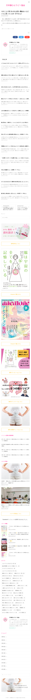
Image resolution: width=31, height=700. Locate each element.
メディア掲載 (17, 610)
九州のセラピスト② (7, 575)
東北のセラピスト (6, 580)
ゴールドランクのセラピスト (8, 568)
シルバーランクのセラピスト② (9, 563)
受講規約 (22, 607)
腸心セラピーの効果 (18, 592)
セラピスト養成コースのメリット (9, 612)
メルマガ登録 (22, 612)
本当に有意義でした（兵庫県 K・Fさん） (11, 169)
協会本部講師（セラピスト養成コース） (10, 566)
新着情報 (18, 590)
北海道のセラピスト (17, 580)
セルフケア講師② (6, 578)
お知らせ (20, 588)
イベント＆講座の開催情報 (8, 585)
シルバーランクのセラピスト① (9, 570)
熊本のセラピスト (17, 578)
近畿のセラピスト (17, 605)
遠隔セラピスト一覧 (19, 573)
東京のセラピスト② (18, 575)
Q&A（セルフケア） (7, 597)
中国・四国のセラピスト (7, 602)
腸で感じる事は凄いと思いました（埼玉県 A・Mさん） (14, 193)
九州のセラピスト (19, 602)
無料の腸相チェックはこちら (15, 429)
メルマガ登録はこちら (15, 513)
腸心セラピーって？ (7, 592)
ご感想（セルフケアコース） (8, 588)
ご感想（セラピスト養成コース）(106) (7, 28)
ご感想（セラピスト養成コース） (10, 607)
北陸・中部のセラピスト (19, 600)
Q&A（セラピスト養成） (19, 597)
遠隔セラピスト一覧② (7, 573)
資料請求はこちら (15, 243)
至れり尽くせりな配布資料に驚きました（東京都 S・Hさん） (15, 134)
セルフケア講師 (19, 595)
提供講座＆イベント (7, 610)
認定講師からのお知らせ (7, 590)
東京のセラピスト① (7, 600)
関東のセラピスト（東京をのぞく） (10, 583)
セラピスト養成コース (7, 595)
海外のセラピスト (6, 605)
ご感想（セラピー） (22, 585)
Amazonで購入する (16, 294)
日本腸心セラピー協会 (15, 5)
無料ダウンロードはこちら (15, 401)
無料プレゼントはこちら (15, 372)
